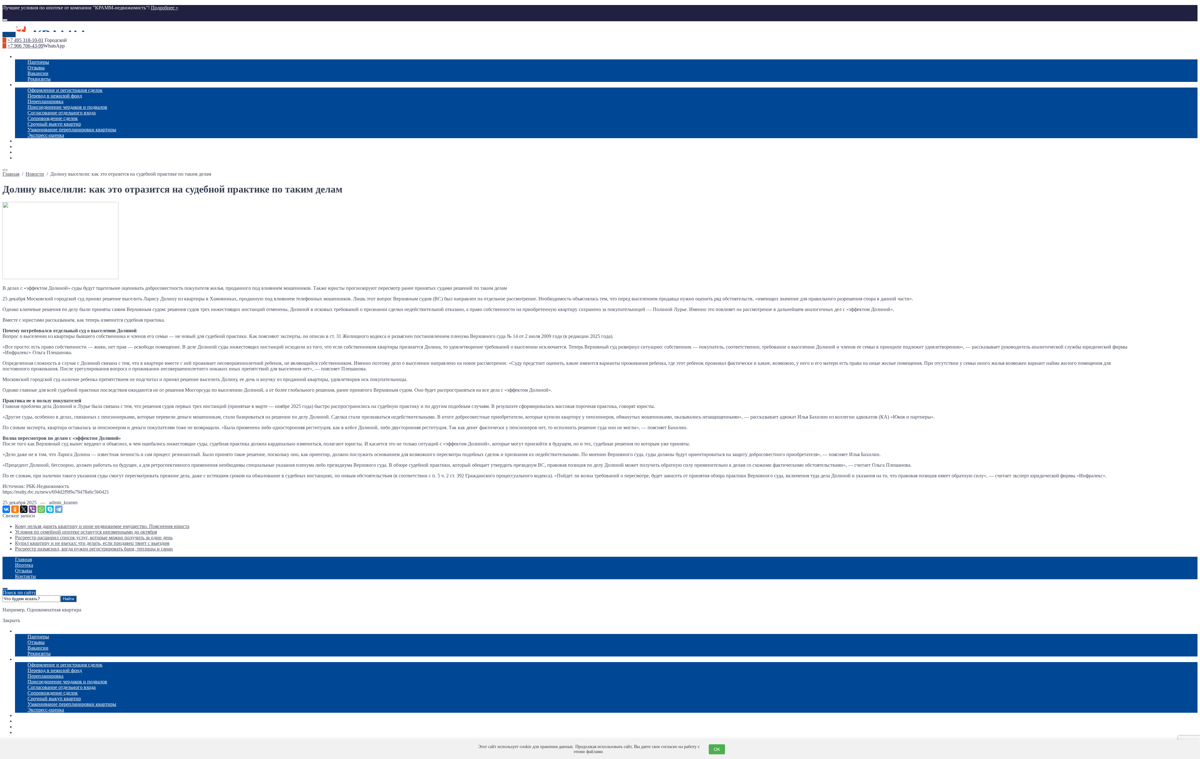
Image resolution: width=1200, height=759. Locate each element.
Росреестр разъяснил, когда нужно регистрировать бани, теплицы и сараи (94, 548)
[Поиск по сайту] (5, 20)
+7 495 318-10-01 (25, 40)
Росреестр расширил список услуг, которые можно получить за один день (93, 537)
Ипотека (24, 726)
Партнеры (38, 636)
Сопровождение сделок (53, 693)
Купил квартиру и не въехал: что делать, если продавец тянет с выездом (92, 543)
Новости (24, 715)
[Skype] (50, 509)
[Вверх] (5, 589)
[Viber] (32, 509)
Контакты (25, 732)
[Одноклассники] (15, 509)
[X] (24, 509)
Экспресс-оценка (46, 709)
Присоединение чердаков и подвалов (67, 681)
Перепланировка (45, 676)
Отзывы (36, 642)
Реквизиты (39, 653)
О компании (28, 631)
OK (717, 749)
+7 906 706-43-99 (25, 45)
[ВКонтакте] (6, 509)
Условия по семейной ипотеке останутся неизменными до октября (86, 532)
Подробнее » (164, 7)
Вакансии (38, 648)
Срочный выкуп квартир (54, 698)
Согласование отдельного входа (62, 687)
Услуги (22, 659)
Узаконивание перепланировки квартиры (72, 704)
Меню (9, 34)
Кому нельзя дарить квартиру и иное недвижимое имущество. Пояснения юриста (102, 526)
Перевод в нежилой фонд (55, 670)
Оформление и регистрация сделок (65, 664)
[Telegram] (58, 509)
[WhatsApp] (41, 509)
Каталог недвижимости (40, 721)
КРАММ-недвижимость (600, 29)
